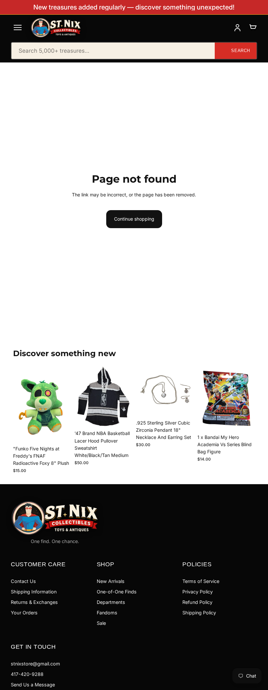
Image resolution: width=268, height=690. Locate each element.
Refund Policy (197, 602)
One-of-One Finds (117, 591)
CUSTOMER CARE (38, 564)
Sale (101, 623)
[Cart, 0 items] (252, 27)
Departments (111, 602)
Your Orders (24, 612)
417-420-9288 (27, 674)
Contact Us (23, 581)
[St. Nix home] (55, 27)
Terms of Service (200, 581)
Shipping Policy (199, 612)
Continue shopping (134, 219)
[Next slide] (125, 396)
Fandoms (107, 612)
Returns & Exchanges (34, 602)
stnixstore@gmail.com (35, 663)
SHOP (105, 564)
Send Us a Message (33, 684)
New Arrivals (111, 581)
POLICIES (196, 564)
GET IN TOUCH (33, 646)
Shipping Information (34, 591)
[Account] (237, 27)
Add (127, 417)
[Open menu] (18, 27)
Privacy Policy (197, 591)
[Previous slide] (82, 396)
